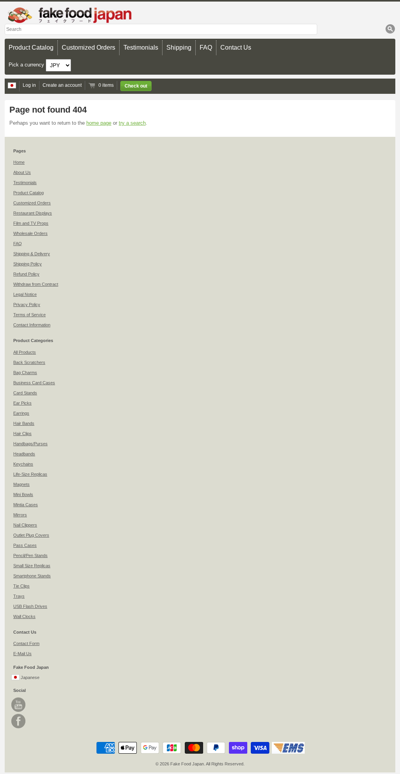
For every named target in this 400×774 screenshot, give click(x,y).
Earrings (21, 413)
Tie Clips (21, 586)
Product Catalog (31, 47)
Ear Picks (22, 403)
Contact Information (31, 324)
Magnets (21, 484)
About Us (22, 172)
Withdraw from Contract (35, 284)
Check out (136, 86)
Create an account (62, 85)
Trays (19, 596)
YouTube (18, 704)
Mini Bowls (23, 494)
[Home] (200, 15)
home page (98, 123)
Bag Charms (25, 372)
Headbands (24, 454)
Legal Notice (25, 294)
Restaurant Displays (32, 213)
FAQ (206, 47)
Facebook (18, 721)
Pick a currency (27, 65)
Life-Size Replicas (30, 474)
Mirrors (20, 514)
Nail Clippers (25, 525)
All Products (24, 352)
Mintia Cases (25, 504)
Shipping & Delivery (31, 253)
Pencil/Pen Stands (30, 555)
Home (19, 162)
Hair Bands (23, 423)
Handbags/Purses (30, 443)
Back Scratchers (29, 362)
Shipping (178, 47)
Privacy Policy (26, 304)
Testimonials (140, 47)
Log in (29, 85)
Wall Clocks (24, 616)
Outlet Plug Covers (31, 535)
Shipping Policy (27, 264)
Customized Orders (88, 47)
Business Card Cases (34, 382)
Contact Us (235, 47)
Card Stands (25, 393)
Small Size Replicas (31, 565)
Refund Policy (26, 274)
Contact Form (26, 643)
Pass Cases (25, 545)
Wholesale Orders (30, 233)
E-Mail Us (22, 653)
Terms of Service (29, 314)
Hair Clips (22, 433)
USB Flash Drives (30, 606)
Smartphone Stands (32, 575)
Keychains (23, 464)
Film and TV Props (30, 223)
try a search (132, 123)
